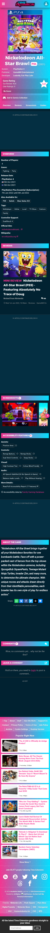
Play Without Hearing (33, 478)
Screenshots (31, 105)
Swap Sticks (28, 458)
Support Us (43, 721)
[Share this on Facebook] (26, 601)
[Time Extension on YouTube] (15, 877)
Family (5, 213)
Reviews (18, 105)
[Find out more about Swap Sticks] (36, 458)
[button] (47, 416)
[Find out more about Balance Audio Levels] (22, 478)
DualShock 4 (8, 221)
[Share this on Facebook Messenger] (40, 601)
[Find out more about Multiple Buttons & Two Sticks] (21, 458)
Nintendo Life (16, 903)
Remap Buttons (9, 454)
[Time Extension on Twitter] (25, 877)
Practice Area (8, 446)
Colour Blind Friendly (31, 466)
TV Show (32, 209)
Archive (9, 729)
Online (16, 209)
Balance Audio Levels (11, 478)
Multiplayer (7, 209)
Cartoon (42, 209)
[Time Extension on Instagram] (44, 877)
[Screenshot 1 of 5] (19, 414)
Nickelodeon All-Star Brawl (25, 60)
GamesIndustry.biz (22, 911)
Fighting (6, 171)
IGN (34, 907)
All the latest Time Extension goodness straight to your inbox (25, 921)
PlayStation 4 (18, 69)
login (33, 670)
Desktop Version (37, 729)
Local (24, 209)
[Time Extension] (25, 4)
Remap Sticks (25, 454)
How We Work (30, 721)
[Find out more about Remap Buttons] (17, 454)
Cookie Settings (21, 729)
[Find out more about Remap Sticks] (34, 454)
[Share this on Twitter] (31, 601)
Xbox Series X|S (23, 201)
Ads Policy (43, 725)
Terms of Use (31, 725)
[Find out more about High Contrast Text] (20, 466)
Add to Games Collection (16, 98)
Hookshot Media (16, 892)
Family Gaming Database (33, 492)
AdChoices (28, 894)
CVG (34, 911)
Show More (25, 862)
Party (14, 171)
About (12, 721)
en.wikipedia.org (9, 236)
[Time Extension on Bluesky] (34, 877)
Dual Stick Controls (10, 458)
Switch (11, 201)
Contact (5, 725)
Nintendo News (24, 907)
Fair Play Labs (27, 75)
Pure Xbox (42, 903)
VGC (10, 911)
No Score (7, 91)
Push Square (29, 903)
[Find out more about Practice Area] (16, 445)
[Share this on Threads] (35, 601)
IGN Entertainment (38, 892)
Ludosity (16, 75)
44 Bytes (17, 894)
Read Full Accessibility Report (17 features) (20, 486)
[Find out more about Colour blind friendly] (42, 466)
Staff (19, 721)
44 (44, 298)
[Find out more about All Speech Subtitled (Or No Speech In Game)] (40, 474)
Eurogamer (43, 907)
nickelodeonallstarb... (11, 229)
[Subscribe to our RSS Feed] (5, 877)
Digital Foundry (8, 907)
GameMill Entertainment (23, 72)
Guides (43, 105)
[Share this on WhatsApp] (16, 601)
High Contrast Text (10, 466)
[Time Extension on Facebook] (30, 884)
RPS (40, 911)
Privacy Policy (17, 725)
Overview (7, 105)
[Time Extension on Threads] (20, 884)
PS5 (4, 201)
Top (5, 721)
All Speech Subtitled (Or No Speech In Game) (20, 474)
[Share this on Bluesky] (21, 601)
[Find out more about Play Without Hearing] (44, 478)
